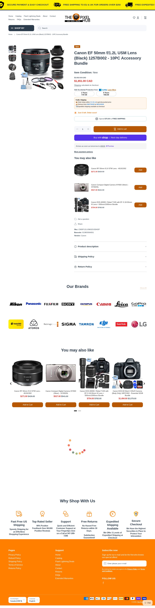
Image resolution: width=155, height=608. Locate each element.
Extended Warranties (64, 578)
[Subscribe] (143, 563)
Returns (58, 572)
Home (10, 34)
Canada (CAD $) (16, 601)
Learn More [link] (112, 90)
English (32, 601)
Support (66, 521)
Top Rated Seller (42, 521)
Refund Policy (14, 558)
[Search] (39, 28)
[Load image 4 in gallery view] (12, 76)
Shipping (77, 85)
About (57, 565)
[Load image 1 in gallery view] (12, 49)
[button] (134, 17)
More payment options (83, 152)
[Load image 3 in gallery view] (12, 67)
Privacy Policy (14, 555)
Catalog (58, 558)
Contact (58, 568)
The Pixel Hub (142, 602)
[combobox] (92, 28)
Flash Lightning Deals (64, 561)
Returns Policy (14, 568)
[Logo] (77, 17)
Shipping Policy (15, 561)
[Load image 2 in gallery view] (12, 58)
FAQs (57, 575)
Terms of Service (15, 565)
